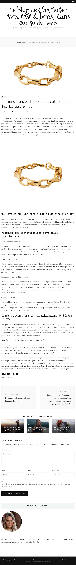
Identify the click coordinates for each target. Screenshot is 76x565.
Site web (55, 471)
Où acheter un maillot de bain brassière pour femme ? (37, 429)
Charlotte (7, 112)
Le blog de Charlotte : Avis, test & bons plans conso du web (38, 17)
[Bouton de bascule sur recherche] (73, 1)
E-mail (30, 471)
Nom (3, 471)
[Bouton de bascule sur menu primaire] (38, 35)
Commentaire (6, 450)
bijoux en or (42, 129)
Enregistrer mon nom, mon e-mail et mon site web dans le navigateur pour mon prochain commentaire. (36, 485)
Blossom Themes (30, 562)
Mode (4, 96)
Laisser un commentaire (21, 112)
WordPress (47, 562)
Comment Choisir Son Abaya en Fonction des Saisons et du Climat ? (12, 429)
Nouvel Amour (11, 363)
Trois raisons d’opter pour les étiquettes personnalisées (61, 429)
